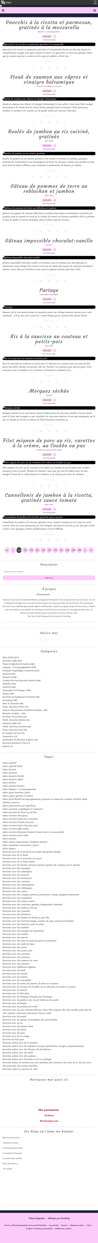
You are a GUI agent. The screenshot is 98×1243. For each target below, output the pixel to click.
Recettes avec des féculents (16, 914)
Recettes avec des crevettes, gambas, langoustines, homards (32, 904)
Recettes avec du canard (15, 973)
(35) (14, 713)
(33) (15, 716)
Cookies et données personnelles (39, 1229)
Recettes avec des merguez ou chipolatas (23, 930)
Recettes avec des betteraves (17, 878)
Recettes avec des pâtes (15, 947)
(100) (17, 690)
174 (43, 550)
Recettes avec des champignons (18, 884)
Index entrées (9, 782)
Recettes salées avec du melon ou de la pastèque (27, 1059)
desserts (49, 245)
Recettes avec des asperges (16, 868)
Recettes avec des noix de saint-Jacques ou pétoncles (29, 940)
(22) (17, 726)
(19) (15, 729)
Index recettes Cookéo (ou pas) (18, 822)
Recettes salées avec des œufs (18, 1052)
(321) (12, 660)
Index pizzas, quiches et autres (18, 795)
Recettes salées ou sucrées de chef (20, 1069)
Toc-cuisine (7, 1169)
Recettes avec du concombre (17, 980)
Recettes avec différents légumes (19, 967)
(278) (19, 667)
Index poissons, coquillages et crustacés (23, 809)
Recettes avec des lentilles (16, 927)
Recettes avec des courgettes (17, 898)
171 (25, 550)
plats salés (49, 141)
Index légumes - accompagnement (19, 789)
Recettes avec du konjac (15, 1003)
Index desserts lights (13, 779)
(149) (9, 687)
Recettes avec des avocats (16, 874)
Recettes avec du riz (13, 1023)
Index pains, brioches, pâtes (16, 792)
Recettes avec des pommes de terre (20, 960)
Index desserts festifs (13, 776)
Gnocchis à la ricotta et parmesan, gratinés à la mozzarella (49, 25)
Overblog (65, 1218)
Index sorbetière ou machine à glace (21, 845)
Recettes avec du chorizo (15, 977)
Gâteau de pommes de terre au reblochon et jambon (49, 188)
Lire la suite (49, 61)
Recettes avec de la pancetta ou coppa (22, 858)
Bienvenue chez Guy (11, 1137)
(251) (21, 670)
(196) (22, 680)
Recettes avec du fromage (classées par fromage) (27, 996)
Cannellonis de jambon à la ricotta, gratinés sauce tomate (49, 497)
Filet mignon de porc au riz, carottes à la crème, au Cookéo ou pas (49, 443)
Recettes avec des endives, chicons (20, 907)
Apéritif (49, 395)
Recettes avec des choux (15, 891)
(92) (8, 693)
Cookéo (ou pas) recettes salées (49, 450)
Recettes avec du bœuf (14, 970)
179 (73, 550)
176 (55, 550)
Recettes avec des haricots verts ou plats (23, 924)
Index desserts (10, 772)
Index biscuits (9, 769)
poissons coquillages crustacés (49, 86)
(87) (21, 697)
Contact (64, 1225)
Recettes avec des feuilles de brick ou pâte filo (26, 917)
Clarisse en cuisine (10, 1143)
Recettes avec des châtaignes (17, 888)
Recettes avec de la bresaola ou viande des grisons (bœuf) (32, 851)
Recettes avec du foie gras (16, 993)
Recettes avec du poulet (15, 1016)
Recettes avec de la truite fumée (19, 861)
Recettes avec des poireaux (16, 953)
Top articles (54, 1225)
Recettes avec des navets (15, 937)
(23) (12, 723)
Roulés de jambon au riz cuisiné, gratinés (49, 134)
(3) (16, 743)
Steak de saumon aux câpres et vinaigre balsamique (49, 79)
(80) (10, 700)
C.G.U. (89, 1225)
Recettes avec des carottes (16, 881)
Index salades (9, 838)
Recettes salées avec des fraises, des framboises (27, 1049)
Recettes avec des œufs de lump (18, 944)
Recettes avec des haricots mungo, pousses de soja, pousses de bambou (38, 921)
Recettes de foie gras (13, 1039)
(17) (14, 733)
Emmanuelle (46, 616)
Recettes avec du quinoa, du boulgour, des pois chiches (30, 1019)
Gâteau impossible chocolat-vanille (49, 240)
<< (7, 550)
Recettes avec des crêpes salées (19, 901)
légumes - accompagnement (49, 32)
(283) (19, 664)
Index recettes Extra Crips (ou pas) (20, 825)
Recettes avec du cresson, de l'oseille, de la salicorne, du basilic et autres (39, 986)
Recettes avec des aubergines (17, 871)
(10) (20, 739)
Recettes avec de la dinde (15, 855)
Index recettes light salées (16, 828)
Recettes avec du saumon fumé (18, 1026)
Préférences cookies (63, 1229)
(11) (10, 736)
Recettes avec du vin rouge (16, 1036)
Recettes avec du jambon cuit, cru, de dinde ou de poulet (31, 1000)
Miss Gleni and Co (10, 1163)
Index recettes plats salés (15, 835)
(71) (16, 706)
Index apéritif (9, 763)
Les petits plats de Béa (12, 1158)
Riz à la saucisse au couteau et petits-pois (49, 339)
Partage (49, 290)
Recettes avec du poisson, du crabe (20, 1006)
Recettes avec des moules (15, 934)
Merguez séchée (49, 391)
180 (79, 550)
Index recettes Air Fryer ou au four (20, 812)
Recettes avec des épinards (16, 911)
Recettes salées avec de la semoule (20, 1042)
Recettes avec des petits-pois (17, 950)
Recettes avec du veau (14, 1033)
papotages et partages (49, 294)
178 (67, 550)
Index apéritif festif (12, 766)
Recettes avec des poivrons (16, 957)
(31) (16, 720)
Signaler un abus (77, 1225)
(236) (9, 673)
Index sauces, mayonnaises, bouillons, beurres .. (26, 842)
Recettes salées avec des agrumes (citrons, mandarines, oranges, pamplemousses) (43, 1046)
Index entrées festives (13, 786)
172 (31, 550)
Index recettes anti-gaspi (15, 815)
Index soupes (9, 848)
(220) (10, 677)
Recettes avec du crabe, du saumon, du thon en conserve (30, 983)
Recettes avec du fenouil (15, 990)
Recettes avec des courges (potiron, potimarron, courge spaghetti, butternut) (41, 894)
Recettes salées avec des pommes (19, 1056)
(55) (25, 710)
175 (49, 550)
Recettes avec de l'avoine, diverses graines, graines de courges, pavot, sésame (41, 865)
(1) (8, 746)
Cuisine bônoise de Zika (12, 1148)
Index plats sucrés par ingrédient (19, 805)
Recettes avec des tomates (16, 963)
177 (61, 550)
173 (37, 550)
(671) (11, 657)
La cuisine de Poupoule (12, 1153)
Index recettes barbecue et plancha (20, 818)
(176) (9, 683)
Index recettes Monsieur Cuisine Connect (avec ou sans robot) (33, 832)
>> (91, 550)
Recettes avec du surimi (14, 1029)
